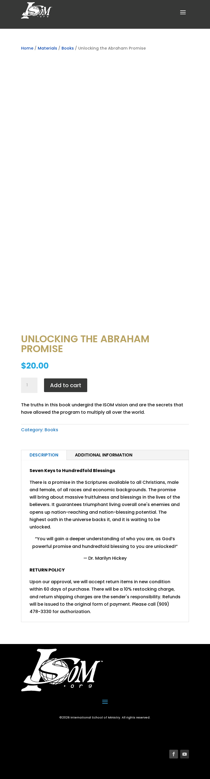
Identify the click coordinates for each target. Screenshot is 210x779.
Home (27, 48)
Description (44, 455)
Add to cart (65, 385)
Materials (47, 48)
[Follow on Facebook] (173, 754)
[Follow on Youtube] (184, 754)
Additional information (103, 455)
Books (68, 48)
